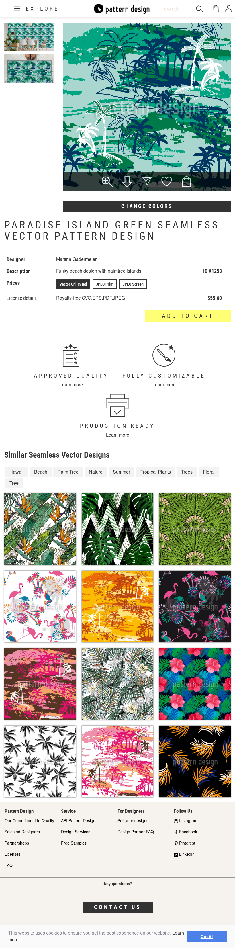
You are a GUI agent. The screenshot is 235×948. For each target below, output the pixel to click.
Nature (96, 471)
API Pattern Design (78, 820)
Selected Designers (22, 831)
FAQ (9, 865)
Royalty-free (68, 297)
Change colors (147, 206)
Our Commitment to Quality (29, 820)
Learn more (71, 384)
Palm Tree (68, 471)
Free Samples (74, 843)
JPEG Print (104, 284)
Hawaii (16, 471)
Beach (40, 471)
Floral (209, 471)
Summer (121, 471)
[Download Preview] (127, 182)
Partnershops (17, 843)
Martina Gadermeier (76, 259)
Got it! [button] (207, 936)
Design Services (75, 831)
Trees (187, 471)
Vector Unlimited (73, 284)
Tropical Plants (155, 471)
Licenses (13, 854)
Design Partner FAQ (135, 831)
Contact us (117, 907)
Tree (14, 483)
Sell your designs (132, 820)
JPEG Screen (133, 284)
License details (22, 298)
